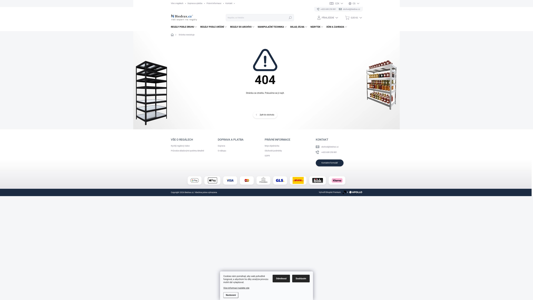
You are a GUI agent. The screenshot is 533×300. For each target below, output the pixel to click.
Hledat (290, 18)
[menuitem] (184, 27)
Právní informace (214, 3)
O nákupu (222, 151)
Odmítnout (281, 278)
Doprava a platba (195, 3)
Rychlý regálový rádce (180, 146)
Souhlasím (301, 278)
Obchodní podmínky (273, 151)
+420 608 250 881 (329, 152)
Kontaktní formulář (329, 163)
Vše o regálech (177, 3)
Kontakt (228, 3)
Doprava (221, 146)
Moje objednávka (272, 146)
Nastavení (231, 295)
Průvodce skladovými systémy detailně (187, 151)
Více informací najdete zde (236, 288)
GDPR (267, 156)
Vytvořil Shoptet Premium (330, 192)
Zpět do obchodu (267, 115)
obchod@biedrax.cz (330, 147)
